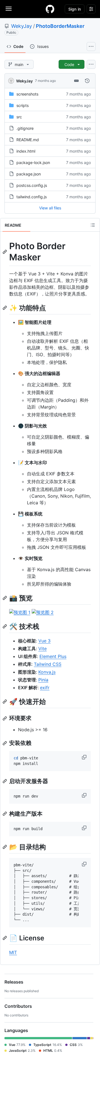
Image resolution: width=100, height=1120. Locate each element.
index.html (25, 151)
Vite (42, 648)
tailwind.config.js (31, 196)
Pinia (43, 680)
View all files (50, 208)
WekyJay (21, 26)
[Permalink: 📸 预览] (5, 598)
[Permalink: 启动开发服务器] (5, 781)
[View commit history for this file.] (87, 81)
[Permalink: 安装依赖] (5, 743)
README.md (27, 139)
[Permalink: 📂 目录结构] (5, 847)
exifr (44, 687)
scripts (22, 105)
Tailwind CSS (47, 664)
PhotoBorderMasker (60, 26)
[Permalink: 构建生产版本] (5, 814)
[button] (85, 757)
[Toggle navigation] (8, 8)
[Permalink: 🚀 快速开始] (5, 701)
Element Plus (52, 656)
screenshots (27, 94)
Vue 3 (44, 641)
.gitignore (25, 128)
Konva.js (47, 672)
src (19, 116)
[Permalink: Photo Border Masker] (5, 252)
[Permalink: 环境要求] (5, 718)
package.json (28, 174)
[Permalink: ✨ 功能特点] (5, 308)
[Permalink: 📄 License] (5, 938)
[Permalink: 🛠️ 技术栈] (5, 626)
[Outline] (93, 225)
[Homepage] (50, 8)
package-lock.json (33, 162)
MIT (13, 952)
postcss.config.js (31, 185)
